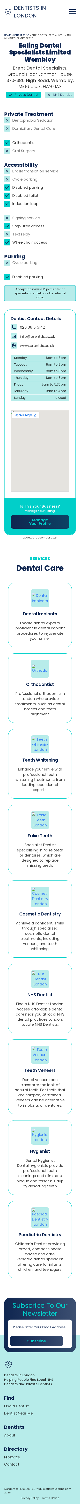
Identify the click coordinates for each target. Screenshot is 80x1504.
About (9, 1435)
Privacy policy (30, 1498)
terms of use (50, 1498)
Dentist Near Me (18, 1413)
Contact (11, 1464)
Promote (12, 1457)
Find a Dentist (16, 1406)
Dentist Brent (21, 35)
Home (7, 35)
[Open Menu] (72, 12)
